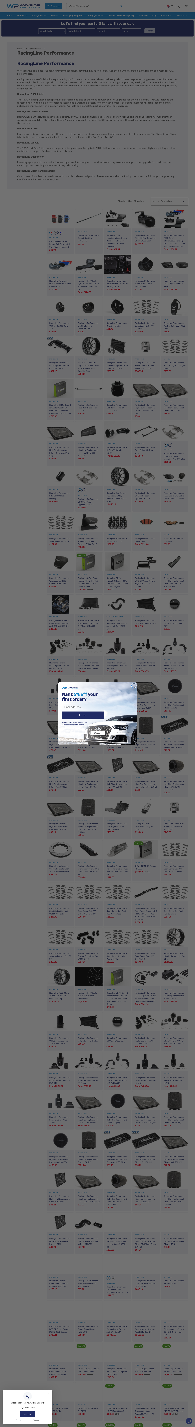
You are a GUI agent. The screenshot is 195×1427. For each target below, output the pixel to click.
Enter (83, 715)
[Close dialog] (134, 685)
